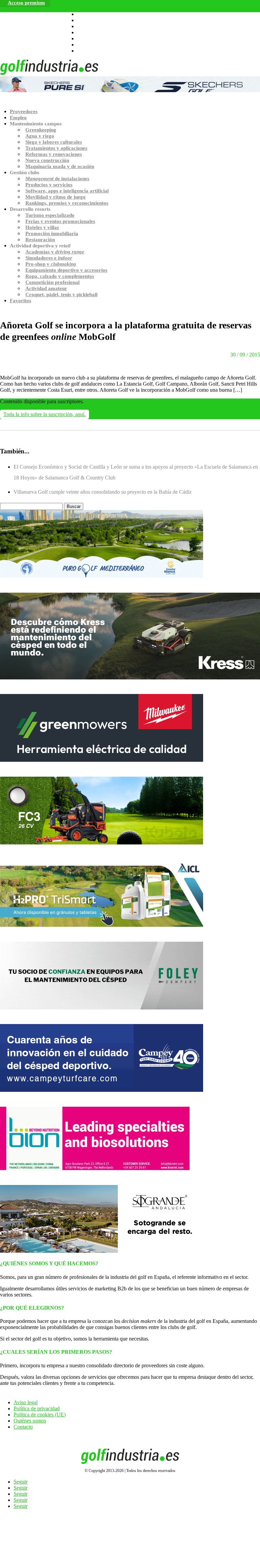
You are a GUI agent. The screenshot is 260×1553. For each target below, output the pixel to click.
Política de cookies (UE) (40, 1414)
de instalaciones (57, 178)
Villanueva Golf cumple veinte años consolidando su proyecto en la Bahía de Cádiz (103, 492)
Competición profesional (52, 282)
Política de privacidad (37, 1408)
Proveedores (24, 111)
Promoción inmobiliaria (51, 233)
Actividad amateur (46, 288)
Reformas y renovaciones (53, 154)
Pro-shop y (50, 264)
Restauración (40, 239)
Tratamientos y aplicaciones (56, 148)
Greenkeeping (40, 129)
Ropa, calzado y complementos (59, 276)
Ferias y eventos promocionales (60, 221)
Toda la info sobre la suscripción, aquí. (44, 414)
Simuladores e (48, 258)
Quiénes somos (30, 1421)
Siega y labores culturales (53, 142)
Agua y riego (39, 136)
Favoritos (20, 300)
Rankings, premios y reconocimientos (66, 203)
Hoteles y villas (42, 227)
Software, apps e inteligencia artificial (67, 190)
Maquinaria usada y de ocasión (59, 166)
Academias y (54, 251)
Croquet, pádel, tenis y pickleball (61, 294)
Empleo (18, 117)
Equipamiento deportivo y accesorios (66, 270)
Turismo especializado (49, 215)
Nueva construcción (47, 160)
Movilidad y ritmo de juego (55, 197)
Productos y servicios (48, 184)
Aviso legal (26, 1402)
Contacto (23, 1427)
